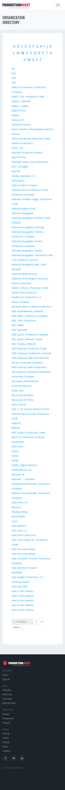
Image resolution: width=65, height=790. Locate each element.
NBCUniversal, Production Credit (29, 348)
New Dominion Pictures (24, 567)
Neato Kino (18, 390)
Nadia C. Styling (20, 105)
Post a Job (7, 698)
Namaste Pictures (21, 124)
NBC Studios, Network (24, 343)
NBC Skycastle (19, 329)
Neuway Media (20, 511)
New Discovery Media (23, 549)
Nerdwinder (18, 441)
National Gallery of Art (24, 208)
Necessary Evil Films (22, 395)
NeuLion (16, 507)
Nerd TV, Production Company (28, 437)
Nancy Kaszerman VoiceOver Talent (31, 138)
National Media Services (25, 273)
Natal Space (18, 180)
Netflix (15, 460)
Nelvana (16, 427)
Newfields (17, 572)
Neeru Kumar (19, 404)
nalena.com (18, 119)
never (15, 521)
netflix (15, 455)
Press (5, 746)
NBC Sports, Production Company (30, 334)
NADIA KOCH (19, 110)
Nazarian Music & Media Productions (32, 306)
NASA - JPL (17, 147)
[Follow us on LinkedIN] (22, 758)
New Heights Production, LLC (27, 577)
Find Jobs (6, 690)
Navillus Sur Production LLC (26, 297)
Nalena (15, 115)
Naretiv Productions (22, 143)
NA (13, 68)
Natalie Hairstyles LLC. (24, 175)
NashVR (16, 171)
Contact (6, 751)
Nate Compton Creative (24, 185)
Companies (7, 718)
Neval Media (18, 516)
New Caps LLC (19, 530)
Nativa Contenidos (22, 283)
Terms (5, 738)
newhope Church (21, 581)
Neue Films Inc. (20, 502)
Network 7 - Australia (23, 479)
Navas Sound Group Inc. (25, 292)
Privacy (5, 742)
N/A (14, 73)
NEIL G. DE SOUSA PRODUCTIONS (30, 409)
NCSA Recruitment (22, 385)
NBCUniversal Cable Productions (29, 367)
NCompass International (25, 381)
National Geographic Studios (27, 250)
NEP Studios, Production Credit (28, 432)
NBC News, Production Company (30, 315)
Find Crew (7, 694)
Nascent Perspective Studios (27, 152)
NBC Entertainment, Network (27, 311)
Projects (6, 722)
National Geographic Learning (28, 227)
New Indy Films (20, 586)
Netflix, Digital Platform (24, 465)
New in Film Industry (23, 591)
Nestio (15, 451)
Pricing (5, 733)
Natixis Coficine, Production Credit (30, 287)
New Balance (19, 525)
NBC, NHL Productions (24, 320)
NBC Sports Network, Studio (27, 339)
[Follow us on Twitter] (14, 758)
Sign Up (6, 679)
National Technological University (30, 278)
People (5, 714)
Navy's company (20, 301)
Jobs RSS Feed (9, 703)
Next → (18, 627)
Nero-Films (18, 446)
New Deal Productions (24, 535)
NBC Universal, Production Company (31, 353)
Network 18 (18, 474)
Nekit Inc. (17, 423)
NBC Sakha (18, 325)
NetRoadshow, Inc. (22, 469)
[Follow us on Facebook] (5, 758)
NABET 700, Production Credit (28, 96)
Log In (5, 675)
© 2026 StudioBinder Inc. (14, 767)
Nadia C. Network (21, 101)
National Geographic (23, 213)
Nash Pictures (19, 157)
